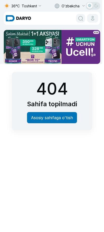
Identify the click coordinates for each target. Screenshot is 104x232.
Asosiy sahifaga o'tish (52, 117)
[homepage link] (18, 18)
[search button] (80, 18)
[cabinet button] (92, 18)
